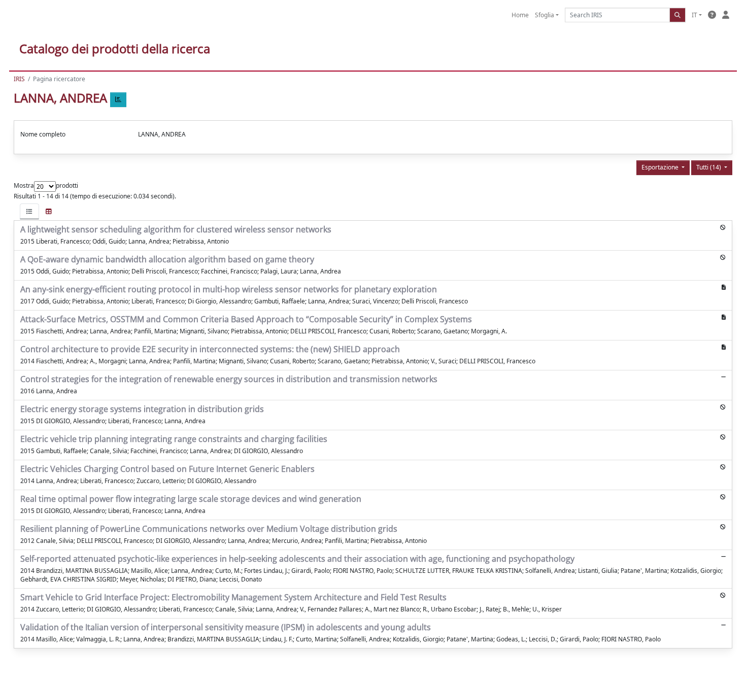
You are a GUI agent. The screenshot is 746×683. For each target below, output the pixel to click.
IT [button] (694, 15)
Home (520, 15)
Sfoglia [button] (544, 15)
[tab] (29, 211)
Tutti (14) (709, 167)
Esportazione (660, 167)
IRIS (19, 79)
